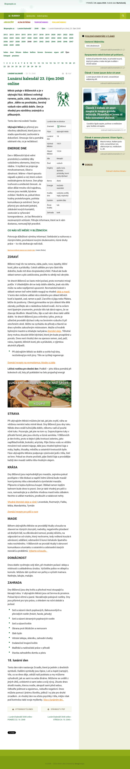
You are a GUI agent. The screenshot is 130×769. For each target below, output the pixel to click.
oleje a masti (63, 291)
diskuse (89, 164)
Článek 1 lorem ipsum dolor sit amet (102, 72)
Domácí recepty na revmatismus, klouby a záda (31, 362)
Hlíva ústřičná (24, 22)
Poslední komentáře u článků (100, 36)
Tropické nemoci (41, 22)
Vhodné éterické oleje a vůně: (22, 502)
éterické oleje (54, 331)
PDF (69, 74)
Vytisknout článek (24, 709)
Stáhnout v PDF (57, 709)
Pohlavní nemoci (59, 22)
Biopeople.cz (10, 4)
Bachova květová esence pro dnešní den (21, 250)
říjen (43, 28)
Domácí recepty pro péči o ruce (23, 511)
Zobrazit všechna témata (116, 171)
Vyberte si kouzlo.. (38, 551)
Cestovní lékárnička (94, 41)
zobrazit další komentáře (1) (111, 50)
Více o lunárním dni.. (53, 699)
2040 (36, 28)
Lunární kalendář (24, 28)
